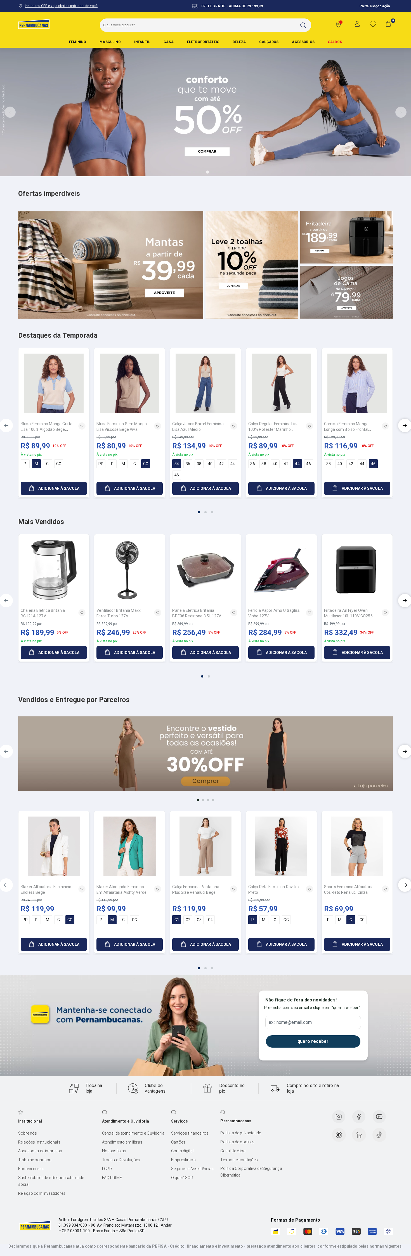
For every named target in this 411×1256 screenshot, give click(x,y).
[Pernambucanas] (33, 24)
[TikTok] (379, 1135)
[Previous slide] (10, 112)
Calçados (268, 42)
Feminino (77, 42)
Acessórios (303, 42)
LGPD (107, 1168)
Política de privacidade (240, 1133)
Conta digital (182, 1151)
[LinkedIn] (359, 1135)
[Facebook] (358, 1116)
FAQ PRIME (112, 1177)
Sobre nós (27, 1133)
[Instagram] (338, 1116)
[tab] (192, 172)
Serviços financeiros (190, 1133)
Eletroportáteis (203, 42)
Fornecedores (31, 1168)
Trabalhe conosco (35, 1160)
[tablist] (205, 509)
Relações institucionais (39, 1142)
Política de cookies (237, 1142)
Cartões (178, 1142)
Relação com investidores (41, 1193)
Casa (169, 42)
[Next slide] (401, 112)
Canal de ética (232, 1151)
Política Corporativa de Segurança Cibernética (251, 1171)
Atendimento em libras (122, 1142)
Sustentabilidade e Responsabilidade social (51, 1181)
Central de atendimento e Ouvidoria (133, 1133)
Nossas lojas (114, 1151)
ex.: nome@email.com (290, 1022)
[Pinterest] (339, 1135)
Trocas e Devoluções (121, 1160)
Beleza (239, 42)
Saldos (335, 42)
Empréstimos (183, 1160)
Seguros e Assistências (192, 1168)
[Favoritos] (373, 24)
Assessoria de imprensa (40, 1151)
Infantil (142, 42)
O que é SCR (182, 1177)
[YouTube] (379, 1116)
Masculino (110, 42)
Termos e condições (239, 1160)
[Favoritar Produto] (82, 426)
